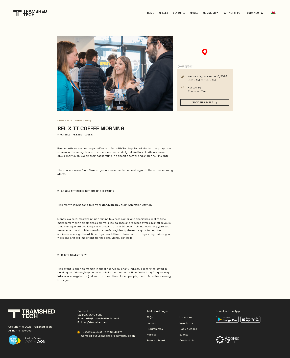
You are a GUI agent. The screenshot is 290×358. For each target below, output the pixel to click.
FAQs (150, 317)
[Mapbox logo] (185, 66)
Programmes (155, 329)
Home (150, 12)
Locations (186, 317)
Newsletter (186, 323)
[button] (273, 13)
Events (61, 120)
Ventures (179, 12)
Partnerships (231, 12)
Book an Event (156, 340)
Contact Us (187, 340)
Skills (194, 12)
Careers (151, 323)
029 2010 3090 (93, 315)
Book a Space (188, 329)
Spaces (163, 12)
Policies (151, 334)
